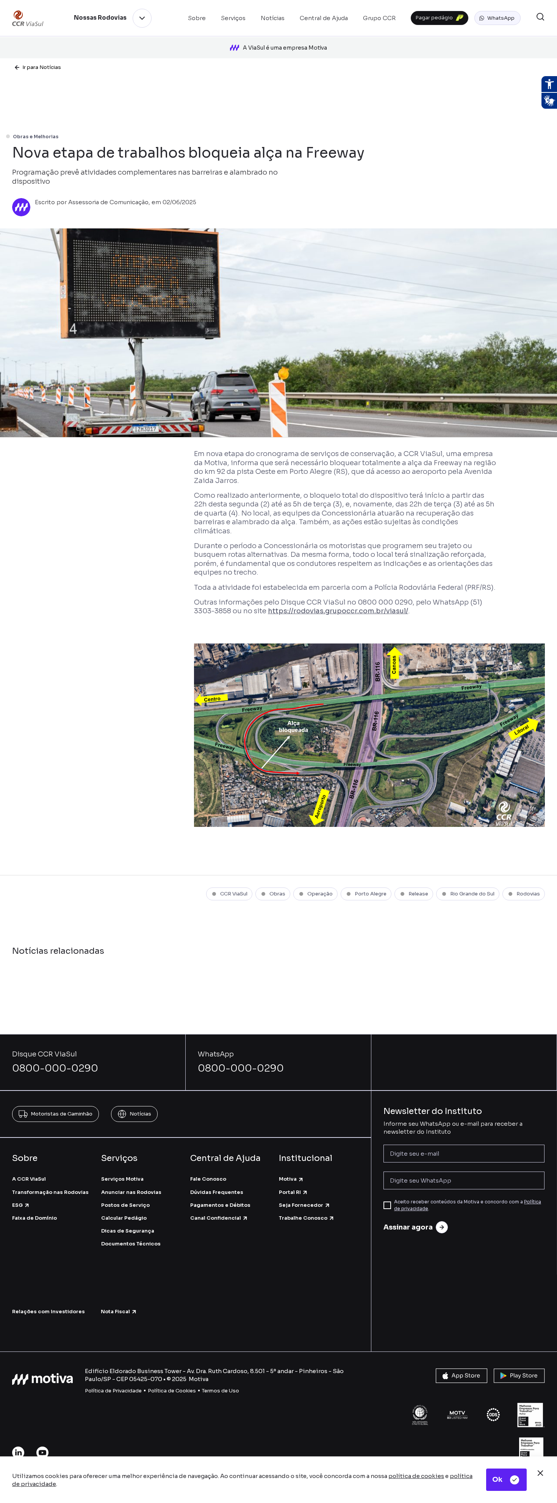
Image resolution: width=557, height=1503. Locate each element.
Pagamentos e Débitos (220, 1205)
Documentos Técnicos (131, 1244)
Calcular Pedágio (124, 1218)
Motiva (288, 1179)
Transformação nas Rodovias (50, 1192)
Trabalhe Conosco (303, 1218)
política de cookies (416, 1476)
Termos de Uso (220, 1390)
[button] (497, 18)
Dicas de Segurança (127, 1231)
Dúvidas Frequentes (216, 1192)
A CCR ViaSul (29, 1179)
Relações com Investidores (48, 1311)
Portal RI (290, 1192)
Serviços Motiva (122, 1179)
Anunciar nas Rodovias (131, 1192)
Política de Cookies (172, 1390)
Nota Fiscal (115, 1311)
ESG (17, 1205)
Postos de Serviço (125, 1205)
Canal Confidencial (215, 1218)
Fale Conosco (208, 1179)
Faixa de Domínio (34, 1218)
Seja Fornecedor (301, 1205)
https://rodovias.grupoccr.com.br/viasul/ (338, 611)
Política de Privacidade (113, 1390)
